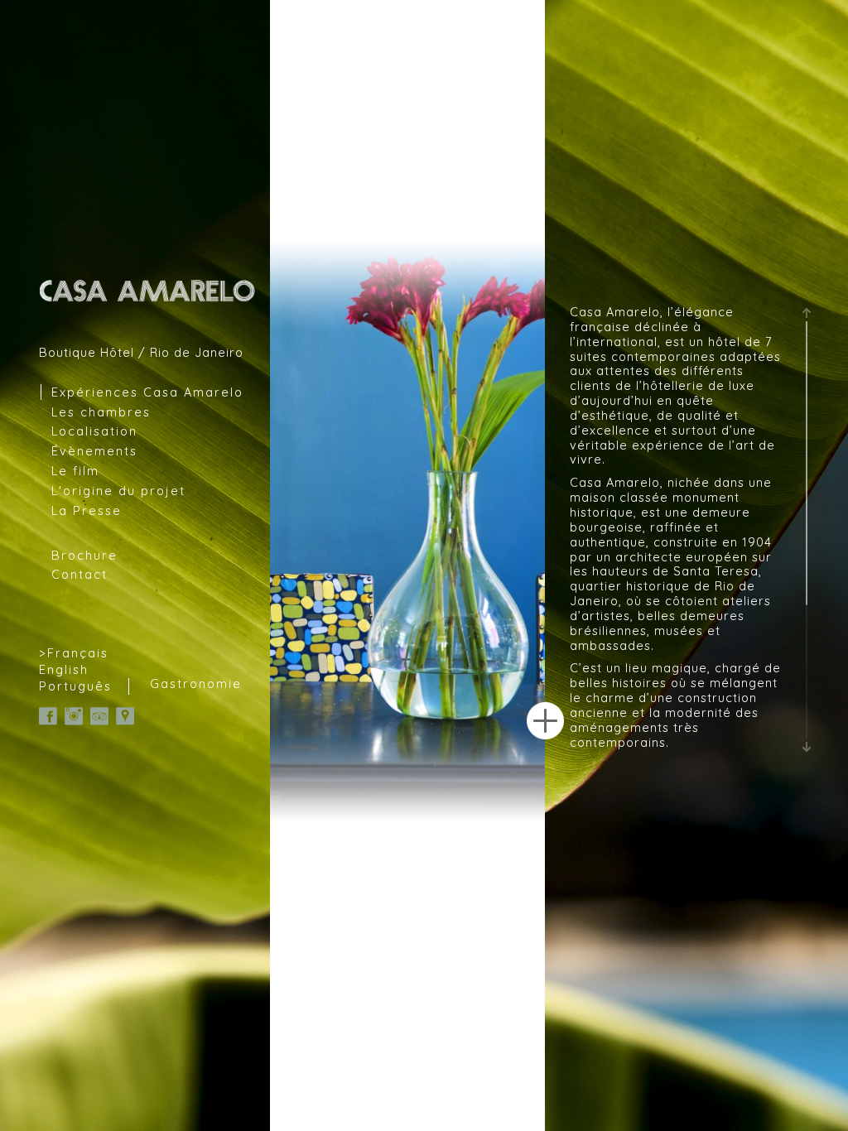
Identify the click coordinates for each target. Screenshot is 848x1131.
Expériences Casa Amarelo (147, 392)
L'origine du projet (118, 490)
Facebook (48, 716)
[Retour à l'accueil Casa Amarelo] (148, 290)
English (64, 669)
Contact (79, 574)
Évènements (94, 451)
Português (75, 686)
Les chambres (101, 412)
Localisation (94, 431)
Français (77, 653)
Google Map (125, 716)
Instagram (74, 716)
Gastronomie (196, 683)
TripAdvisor (99, 716)
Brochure (84, 555)
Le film (75, 471)
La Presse (86, 510)
